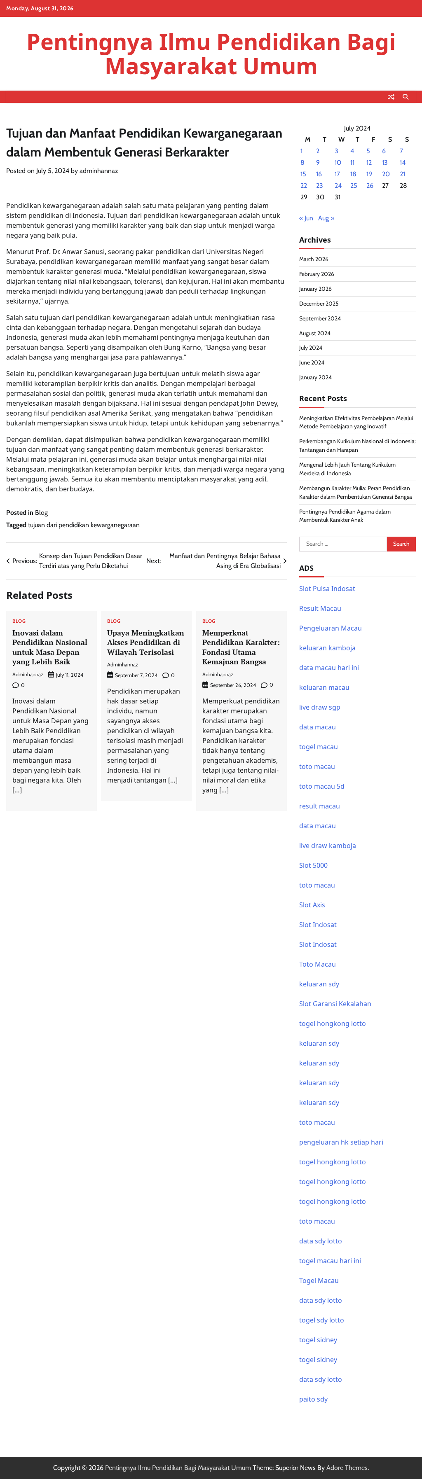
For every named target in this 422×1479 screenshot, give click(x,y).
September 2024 (320, 318)
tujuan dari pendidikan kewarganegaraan (84, 525)
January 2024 (315, 377)
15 (303, 174)
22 (303, 185)
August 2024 (315, 333)
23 (319, 185)
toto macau (317, 885)
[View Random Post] (391, 97)
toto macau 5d (322, 786)
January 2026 (315, 288)
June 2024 (311, 362)
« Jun (306, 218)
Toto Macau (317, 964)
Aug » (326, 218)
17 (337, 174)
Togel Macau (319, 1280)
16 (319, 174)
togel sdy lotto (321, 1320)
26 (369, 185)
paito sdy (313, 1399)
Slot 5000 (313, 865)
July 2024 (310, 347)
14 (403, 162)
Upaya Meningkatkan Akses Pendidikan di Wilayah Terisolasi (145, 642)
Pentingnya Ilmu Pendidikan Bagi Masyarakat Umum (211, 53)
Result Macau (320, 608)
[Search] (405, 97)
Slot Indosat (318, 924)
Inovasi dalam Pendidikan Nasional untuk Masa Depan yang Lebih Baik (49, 647)
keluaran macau (324, 687)
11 (352, 162)
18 (353, 174)
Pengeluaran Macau (330, 628)
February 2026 (316, 274)
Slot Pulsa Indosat (327, 588)
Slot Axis (312, 904)
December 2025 (319, 303)
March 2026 (313, 259)
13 (385, 162)
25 (353, 185)
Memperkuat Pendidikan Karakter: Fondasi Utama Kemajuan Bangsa (241, 647)
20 (386, 174)
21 (402, 174)
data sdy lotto (320, 1300)
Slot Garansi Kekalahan (335, 1003)
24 (338, 185)
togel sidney (318, 1339)
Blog (41, 512)
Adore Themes (347, 1468)
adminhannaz (99, 171)
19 (369, 174)
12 (369, 162)
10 (338, 162)
